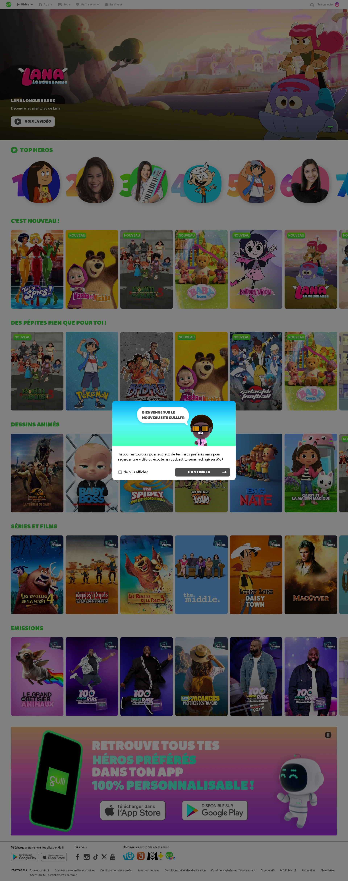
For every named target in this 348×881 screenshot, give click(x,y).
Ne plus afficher (135, 472)
